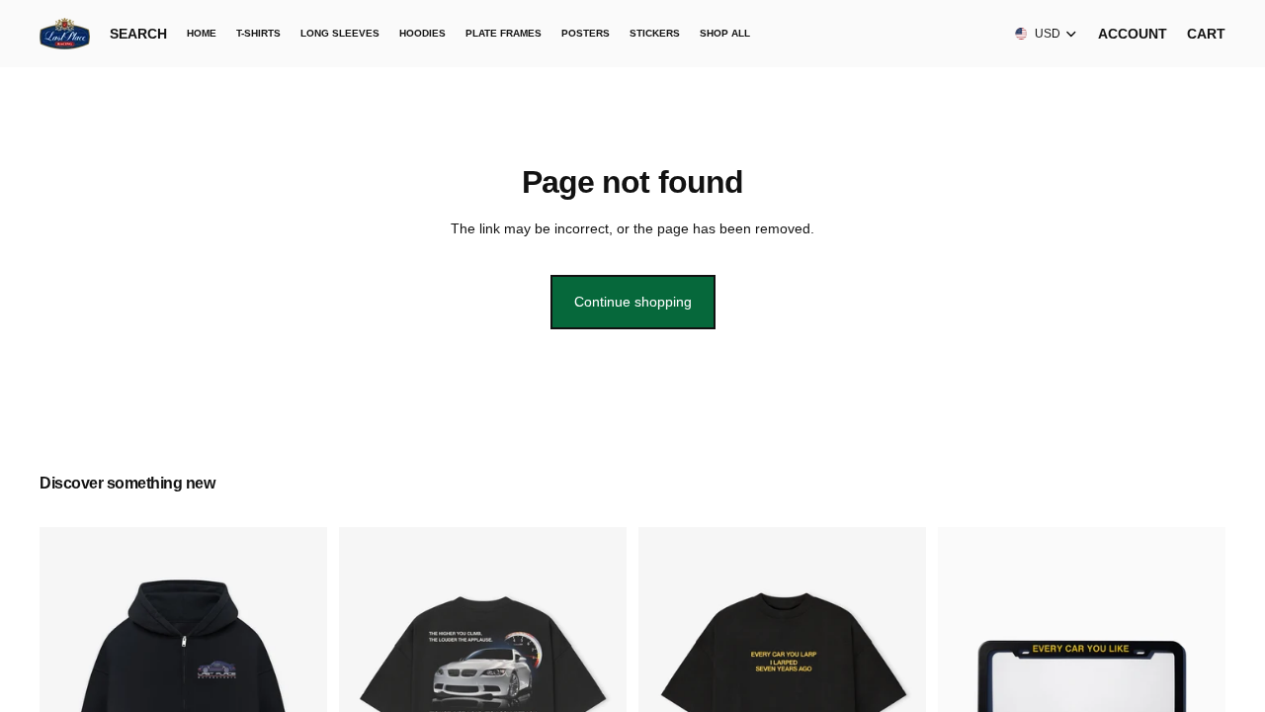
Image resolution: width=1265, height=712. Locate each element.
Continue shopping (633, 302)
